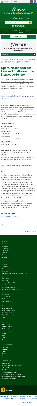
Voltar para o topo (30, 231)
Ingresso (4, 264)
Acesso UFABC (6, 324)
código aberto (8, 398)
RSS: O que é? (6, 370)
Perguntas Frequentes (17, 30)
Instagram (5, 349)
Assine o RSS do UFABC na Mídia (11, 374)
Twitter (4, 351)
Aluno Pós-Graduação (8, 310)
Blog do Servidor (7, 327)
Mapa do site (19, 5)
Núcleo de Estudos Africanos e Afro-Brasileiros (21, 59)
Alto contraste (4, 5)
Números (4, 253)
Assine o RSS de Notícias (9, 372)
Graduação (5, 267)
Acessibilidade (11, 5)
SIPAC (3, 335)
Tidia (3, 317)
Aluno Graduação (7, 308)
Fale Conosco (6, 297)
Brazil (6, 1)
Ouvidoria (5, 299)
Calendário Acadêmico (8, 315)
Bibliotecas (4, 30)
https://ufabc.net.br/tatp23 (9, 216)
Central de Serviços (7, 329)
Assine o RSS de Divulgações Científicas (13, 376)
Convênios (5, 248)
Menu (19, 37)
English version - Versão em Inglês (12, 365)
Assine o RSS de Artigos (9, 379)
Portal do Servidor (7, 331)
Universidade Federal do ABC (9, 397)
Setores (4, 257)
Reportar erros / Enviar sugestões (27, 398)
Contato (20, 32)
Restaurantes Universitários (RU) (11, 289)
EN (35, 5)
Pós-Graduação (6, 269)
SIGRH (4, 333)
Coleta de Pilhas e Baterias (10, 283)
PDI (15, 32)
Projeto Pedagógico (8, 255)
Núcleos (3, 59)
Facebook (5, 347)
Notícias (4, 61)
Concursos (5, 246)
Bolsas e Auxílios (7, 313)
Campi (4, 244)
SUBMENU (5, 54)
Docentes (5, 271)
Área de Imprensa (31, 30)
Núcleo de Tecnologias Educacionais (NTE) (14, 273)
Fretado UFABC (6, 285)
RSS (3, 356)
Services (15, 1)
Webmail (4, 340)
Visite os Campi (6, 301)
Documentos (6, 250)
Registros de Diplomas (8, 287)
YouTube (4, 354)
